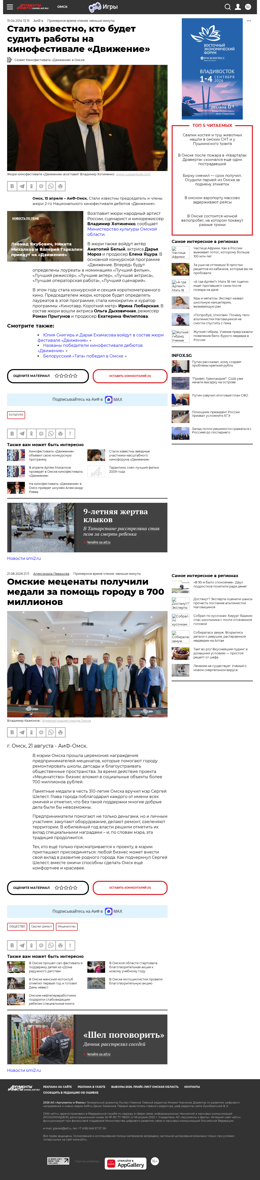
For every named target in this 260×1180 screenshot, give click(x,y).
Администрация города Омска (66, 720)
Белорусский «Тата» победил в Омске (83, 356)
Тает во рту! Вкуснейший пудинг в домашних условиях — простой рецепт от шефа (220, 653)
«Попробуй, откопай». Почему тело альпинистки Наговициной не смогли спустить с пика (221, 319)
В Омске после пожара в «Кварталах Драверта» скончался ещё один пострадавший (212, 159)
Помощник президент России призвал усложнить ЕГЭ (216, 413)
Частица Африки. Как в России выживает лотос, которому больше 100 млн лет (221, 252)
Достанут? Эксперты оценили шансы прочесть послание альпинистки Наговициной (222, 603)
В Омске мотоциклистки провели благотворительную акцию (135, 981)
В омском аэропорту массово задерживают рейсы (212, 200)
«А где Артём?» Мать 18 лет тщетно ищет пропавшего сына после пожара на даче (221, 286)
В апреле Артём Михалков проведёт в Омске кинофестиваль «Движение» (56, 472)
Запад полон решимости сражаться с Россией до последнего (222, 430)
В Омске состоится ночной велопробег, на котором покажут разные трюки (212, 220)
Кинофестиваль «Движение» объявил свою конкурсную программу (51, 455)
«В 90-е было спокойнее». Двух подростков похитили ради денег (220, 584)
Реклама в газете (91, 1087)
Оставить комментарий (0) (130, 376)
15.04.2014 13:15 (18, 21)
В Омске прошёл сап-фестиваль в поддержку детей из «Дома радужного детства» (56, 967)
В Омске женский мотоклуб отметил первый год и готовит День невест (53, 983)
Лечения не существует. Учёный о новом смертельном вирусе (220, 668)
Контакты (192, 1087)
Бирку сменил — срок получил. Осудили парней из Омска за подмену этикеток (212, 180)
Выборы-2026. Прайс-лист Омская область (144, 1087)
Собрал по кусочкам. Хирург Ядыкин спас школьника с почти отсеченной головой (222, 620)
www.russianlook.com (133, 174)
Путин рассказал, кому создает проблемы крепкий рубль (216, 363)
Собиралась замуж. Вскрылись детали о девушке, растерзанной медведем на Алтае (219, 636)
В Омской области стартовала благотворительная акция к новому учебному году (133, 967)
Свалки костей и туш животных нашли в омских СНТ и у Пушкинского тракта (212, 139)
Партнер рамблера (87, 1161)
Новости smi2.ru (24, 558)
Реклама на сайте (57, 1087)
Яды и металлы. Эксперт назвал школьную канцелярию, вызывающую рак (218, 302)
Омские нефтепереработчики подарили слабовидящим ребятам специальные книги (52, 999)
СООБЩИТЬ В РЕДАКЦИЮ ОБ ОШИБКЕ (71, 1092)
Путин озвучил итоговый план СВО (220, 395)
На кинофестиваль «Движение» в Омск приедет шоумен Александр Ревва (56, 488)
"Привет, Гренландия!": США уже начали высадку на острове (217, 380)
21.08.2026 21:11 (18, 574)
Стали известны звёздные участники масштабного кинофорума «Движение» (129, 455)
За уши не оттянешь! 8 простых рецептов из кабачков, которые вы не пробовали (223, 269)
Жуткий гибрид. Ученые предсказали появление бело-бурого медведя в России (223, 336)
